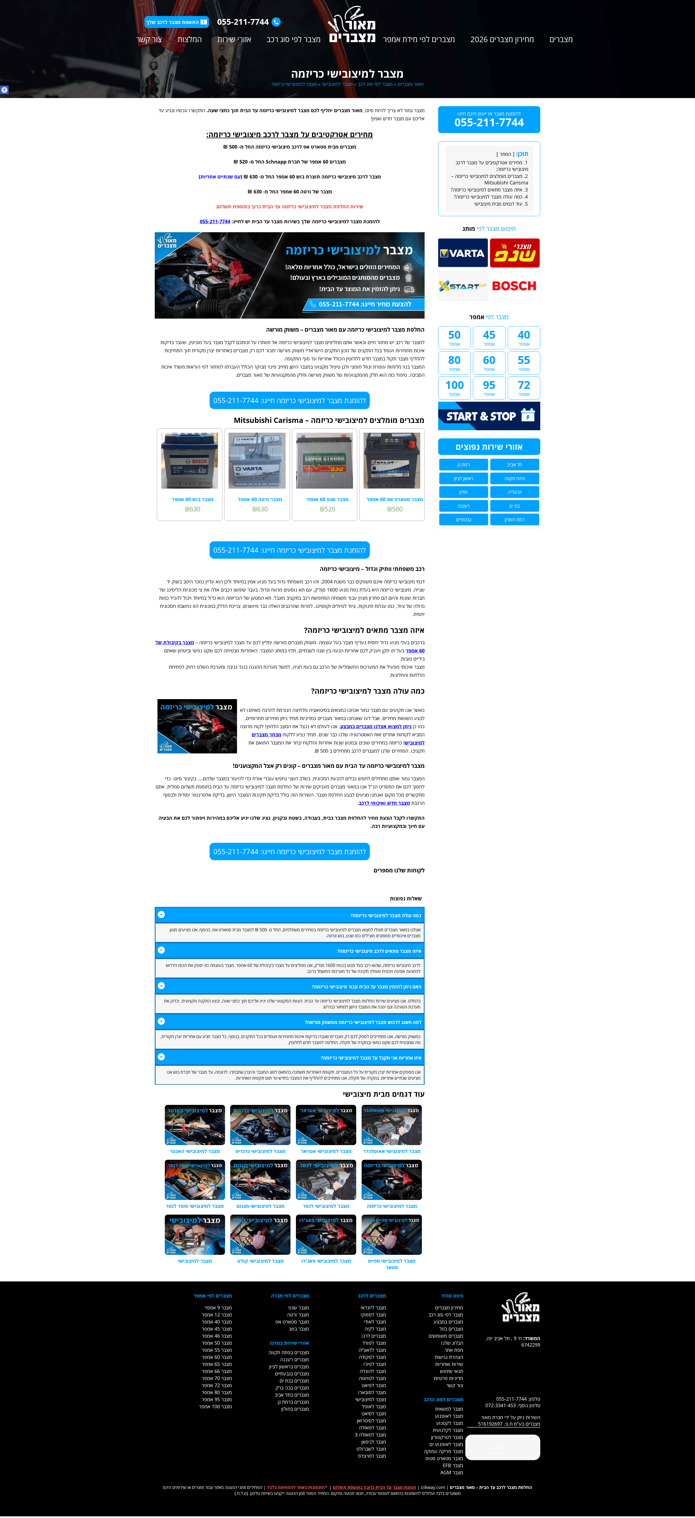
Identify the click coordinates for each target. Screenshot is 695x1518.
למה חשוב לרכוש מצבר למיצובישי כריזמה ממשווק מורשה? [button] (363, 1022)
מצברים (561, 39)
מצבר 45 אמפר (217, 1328)
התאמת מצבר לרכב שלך (172, 22)
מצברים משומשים (446, 1335)
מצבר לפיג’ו (375, 1364)
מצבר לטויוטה (372, 1378)
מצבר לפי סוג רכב (294, 39)
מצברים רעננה (294, 1359)
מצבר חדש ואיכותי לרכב (384, 803)
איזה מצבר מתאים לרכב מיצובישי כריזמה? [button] (379, 951)
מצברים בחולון (295, 1409)
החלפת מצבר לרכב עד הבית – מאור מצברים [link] (491, 1487)
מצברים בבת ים (294, 1380)
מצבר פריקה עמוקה (443, 1451)
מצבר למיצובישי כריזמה (392, 1206)
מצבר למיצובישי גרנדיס (260, 1151)
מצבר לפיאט (374, 1385)
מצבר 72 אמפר (217, 1385)
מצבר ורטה (298, 1314)
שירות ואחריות (449, 1364)
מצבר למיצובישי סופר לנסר (195, 1206)
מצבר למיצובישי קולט (260, 1261)
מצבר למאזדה (372, 1427)
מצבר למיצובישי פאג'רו (326, 1261)
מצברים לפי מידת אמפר (419, 39)
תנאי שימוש (451, 1371)
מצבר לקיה (375, 1328)
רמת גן (463, 464)
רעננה (463, 506)
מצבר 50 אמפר (217, 1343)
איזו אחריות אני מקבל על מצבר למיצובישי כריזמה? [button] (371, 1058)
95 (489, 387)
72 (524, 387)
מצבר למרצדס (372, 1456)
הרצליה (515, 492)
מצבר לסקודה (372, 1357)
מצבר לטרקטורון (447, 1437)
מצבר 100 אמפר (215, 1406)
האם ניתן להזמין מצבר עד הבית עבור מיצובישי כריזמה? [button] (366, 986)
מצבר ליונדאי (373, 1307)
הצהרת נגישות (449, 1357)
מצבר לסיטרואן (371, 1420)
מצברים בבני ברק (292, 1387)
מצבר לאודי (375, 1321)
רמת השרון (515, 519)
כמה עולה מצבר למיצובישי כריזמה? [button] (385, 915)
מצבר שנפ (298, 1307)
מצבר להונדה (373, 1371)
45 (489, 337)
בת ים (514, 506)
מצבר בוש (299, 1328)
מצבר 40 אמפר (217, 1321)
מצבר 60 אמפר (217, 1357)
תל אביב (514, 464)
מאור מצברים (411, 84)
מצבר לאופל (374, 1406)
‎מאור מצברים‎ (495, 1449)
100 (454, 387)
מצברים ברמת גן (293, 1401)
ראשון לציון (463, 478)
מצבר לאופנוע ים (446, 1444)
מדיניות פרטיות (448, 1378)
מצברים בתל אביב (292, 1394)
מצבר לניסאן (373, 1441)
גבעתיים (463, 519)
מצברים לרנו (374, 1335)
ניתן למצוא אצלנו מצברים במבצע (376, 726)
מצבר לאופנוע (449, 1416)
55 (524, 362)
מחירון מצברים (449, 1307)
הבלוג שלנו (452, 1343)
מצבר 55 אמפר (217, 1350)
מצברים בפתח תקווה (288, 1352)
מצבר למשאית (449, 1409)
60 (489, 362)
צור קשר (149, 39)
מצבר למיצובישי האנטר (195, 1151)
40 (524, 337)
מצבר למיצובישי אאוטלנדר (392, 1151)
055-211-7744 (243, 21)
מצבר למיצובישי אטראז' (326, 1151)
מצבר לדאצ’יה (372, 1350)
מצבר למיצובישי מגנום (260, 1206)
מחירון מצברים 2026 (502, 39)
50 (454, 337)
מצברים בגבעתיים (292, 1373)
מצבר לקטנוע (449, 1423)
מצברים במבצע (448, 1321)
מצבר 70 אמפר (217, 1378)
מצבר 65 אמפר (217, 1364)
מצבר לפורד (374, 1343)
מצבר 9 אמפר (218, 1307)
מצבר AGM (451, 1472)
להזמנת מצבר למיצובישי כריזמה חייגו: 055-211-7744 (289, 400)
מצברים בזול (451, 1328)
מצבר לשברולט (371, 1448)
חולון (463, 492)
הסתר (505, 154)
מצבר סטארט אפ (292, 1321)
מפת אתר (453, 1350)
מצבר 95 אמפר (217, 1399)
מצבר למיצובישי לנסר (326, 1206)
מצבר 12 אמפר (217, 1314)
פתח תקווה (514, 478)
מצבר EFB (453, 1465)
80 (454, 362)
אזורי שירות (234, 39)
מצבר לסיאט (374, 1413)
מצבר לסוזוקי (373, 1314)
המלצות (190, 39)
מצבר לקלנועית (448, 1430)
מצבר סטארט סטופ (444, 1458)
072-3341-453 (500, 1405)
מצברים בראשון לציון (289, 1366)
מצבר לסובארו (372, 1392)
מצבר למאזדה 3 (370, 1434)
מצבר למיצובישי (337, 84)
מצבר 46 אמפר (217, 1335)
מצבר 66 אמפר (217, 1371)
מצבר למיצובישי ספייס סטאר (391, 1264)
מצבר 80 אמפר (217, 1392)
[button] (4, 90)
